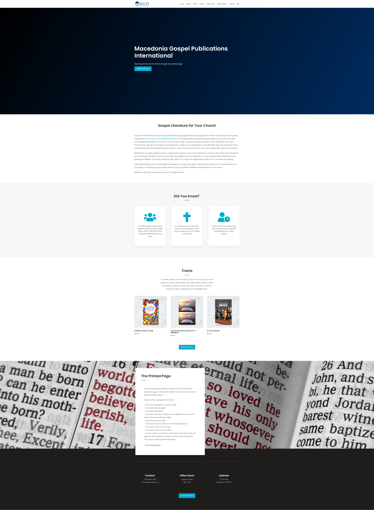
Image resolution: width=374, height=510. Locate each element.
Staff (195, 4)
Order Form (211, 4)
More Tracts (187, 347)
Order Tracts (143, 69)
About (188, 4)
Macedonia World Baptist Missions (163, 138)
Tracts (201, 4)
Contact (232, 4)
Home (182, 4)
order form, (198, 279)
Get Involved (221, 4)
